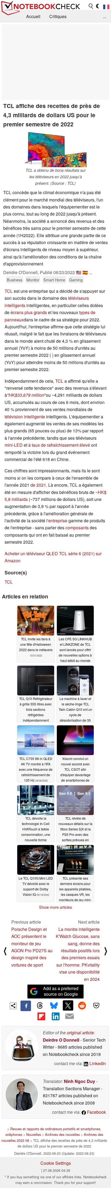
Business (14, 279)
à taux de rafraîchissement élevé (59, 445)
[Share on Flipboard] (41, 1016)
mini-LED (14, 445)
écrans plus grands (29, 312)
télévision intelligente (25, 416)
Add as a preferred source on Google (60, 991)
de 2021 (38, 485)
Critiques (58, 16)
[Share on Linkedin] (55, 1016)
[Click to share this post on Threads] (40, 1006)
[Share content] (13, 1005)
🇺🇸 (78, 272)
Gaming (76, 279)
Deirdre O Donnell (61, 1040)
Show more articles (55, 907)
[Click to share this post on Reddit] (82, 1005)
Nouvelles (33, 1134)
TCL (9, 291)
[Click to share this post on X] (68, 1005)
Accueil (33, 16)
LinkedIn (97, 1063)
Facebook (96, 1112)
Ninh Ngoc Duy (79, 1081)
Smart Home (54, 279)
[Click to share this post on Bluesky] (54, 1006)
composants (77, 527)
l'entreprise (56, 520)
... (104, 16)
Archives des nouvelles (62, 1134)
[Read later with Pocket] (96, 1005)
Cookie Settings (55, 1163)
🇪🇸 (85, 272)
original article (80, 1032)
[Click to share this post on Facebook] (25, 1006)
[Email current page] (69, 1016)
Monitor (32, 279)
